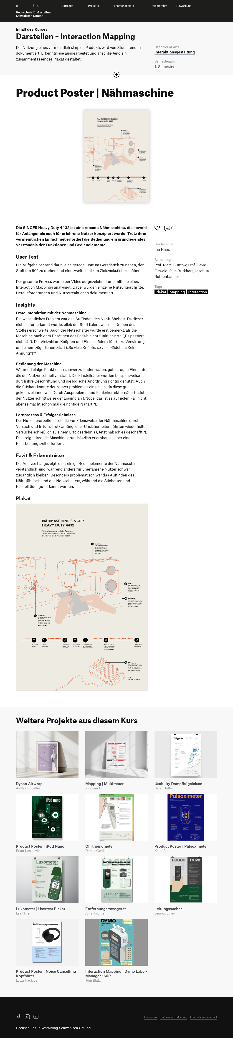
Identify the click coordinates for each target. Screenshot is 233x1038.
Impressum (150, 1016)
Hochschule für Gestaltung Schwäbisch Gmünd (53, 1028)
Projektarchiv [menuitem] (158, 6)
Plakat (161, 292)
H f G (34, 11)
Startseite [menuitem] (67, 6)
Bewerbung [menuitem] (183, 6)
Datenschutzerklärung (173, 1016)
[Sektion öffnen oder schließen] (116, 74)
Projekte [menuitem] (93, 6)
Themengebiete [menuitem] (124, 6)
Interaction (197, 292)
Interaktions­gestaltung (174, 52)
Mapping (177, 292)
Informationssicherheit (203, 1016)
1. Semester (164, 66)
